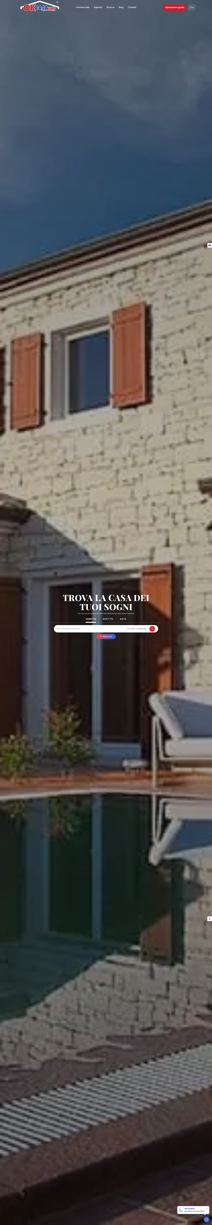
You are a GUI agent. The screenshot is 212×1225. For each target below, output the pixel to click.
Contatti (132, 7)
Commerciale (83, 7)
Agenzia (98, 7)
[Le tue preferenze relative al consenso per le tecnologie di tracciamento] (209, 918)
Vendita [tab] (91, 619)
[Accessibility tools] (209, 245)
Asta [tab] (123, 619)
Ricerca (110, 7)
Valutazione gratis (174, 7)
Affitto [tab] (108, 619)
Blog (121, 7)
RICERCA (152, 628)
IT (191, 7)
